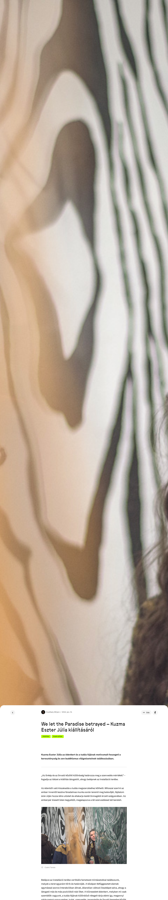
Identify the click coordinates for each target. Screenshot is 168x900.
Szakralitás (57, 736)
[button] (146, 712)
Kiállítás (46, 736)
